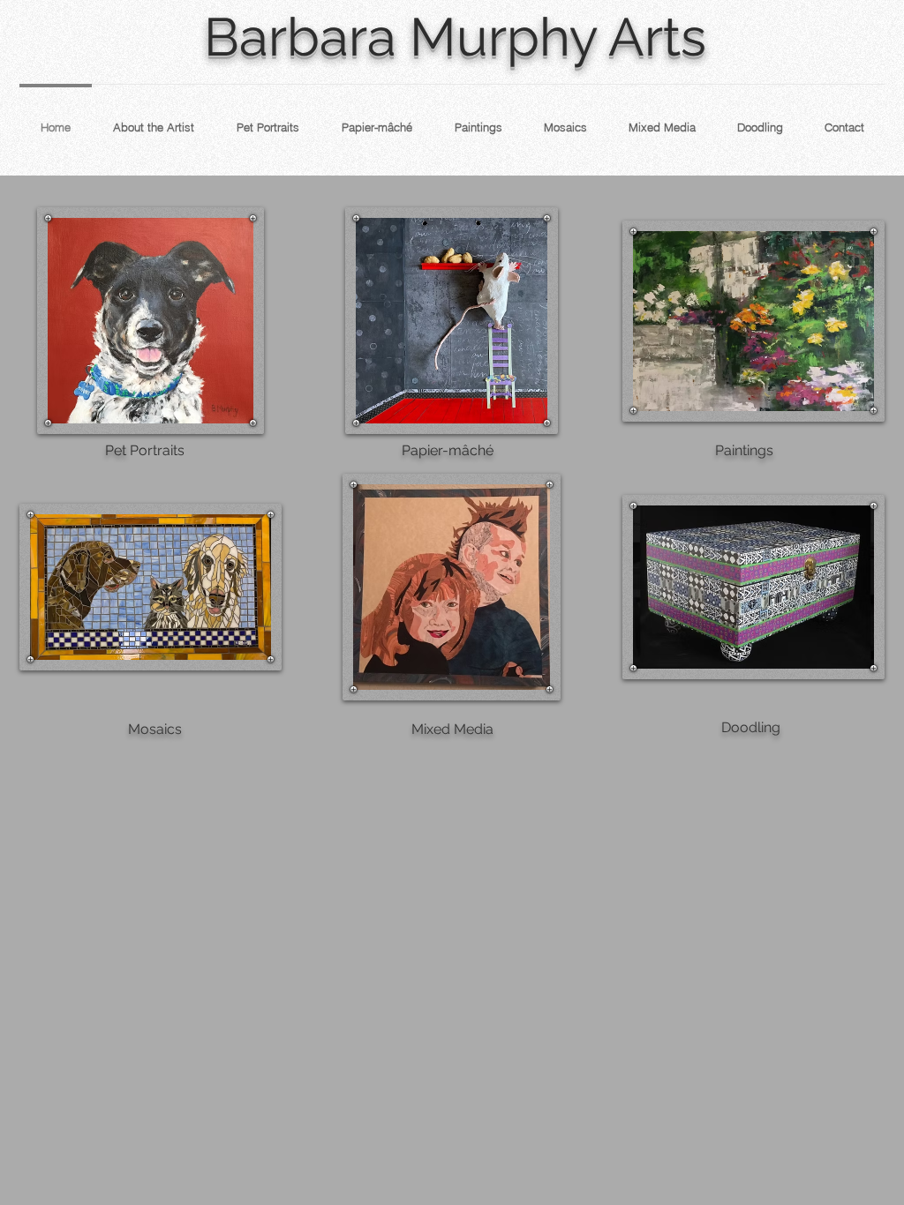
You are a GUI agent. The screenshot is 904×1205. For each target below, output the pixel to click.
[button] (150, 320)
